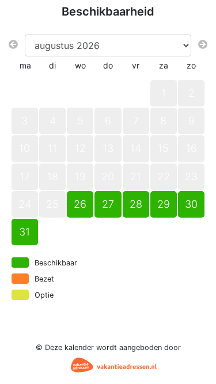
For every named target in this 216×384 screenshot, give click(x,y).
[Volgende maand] (202, 44)
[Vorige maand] (13, 44)
